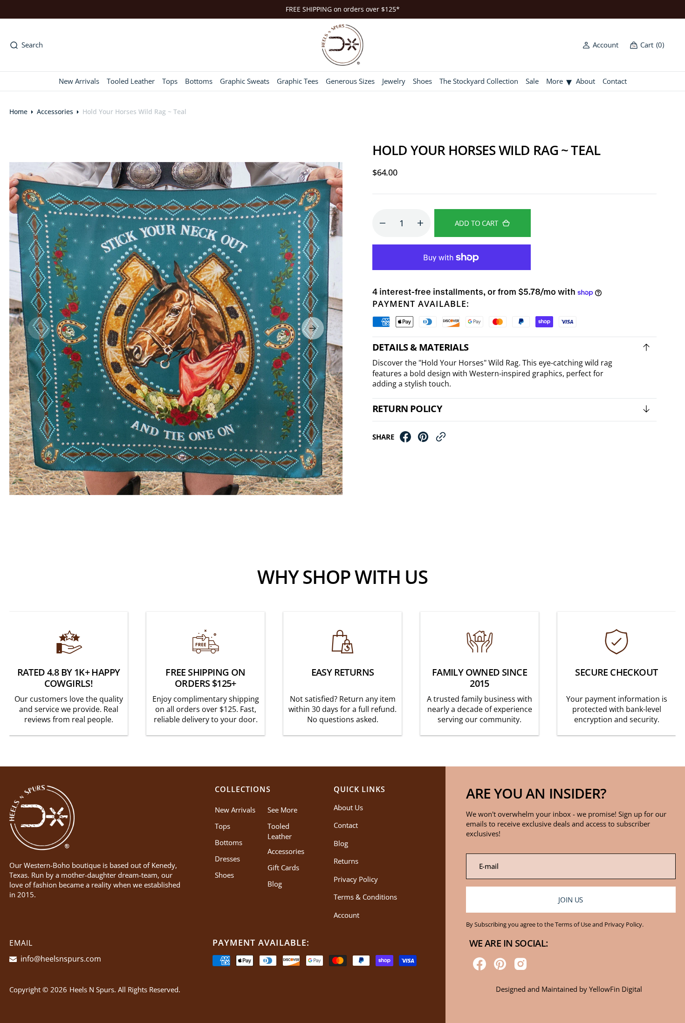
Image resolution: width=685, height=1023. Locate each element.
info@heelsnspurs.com (60, 959)
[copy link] (440, 439)
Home (18, 111)
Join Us (570, 899)
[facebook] (405, 439)
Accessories (55, 111)
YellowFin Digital (615, 989)
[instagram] (520, 964)
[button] (600, 45)
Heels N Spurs (91, 989)
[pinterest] (423, 439)
